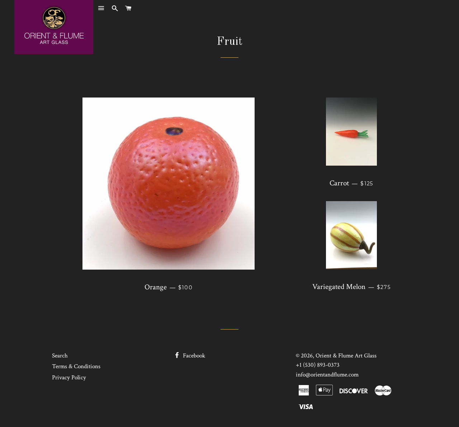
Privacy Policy (69, 377)
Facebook (193, 356)
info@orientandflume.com (327, 375)
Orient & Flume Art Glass (346, 356)
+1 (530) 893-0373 (318, 365)
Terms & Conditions (76, 366)
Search (60, 356)
